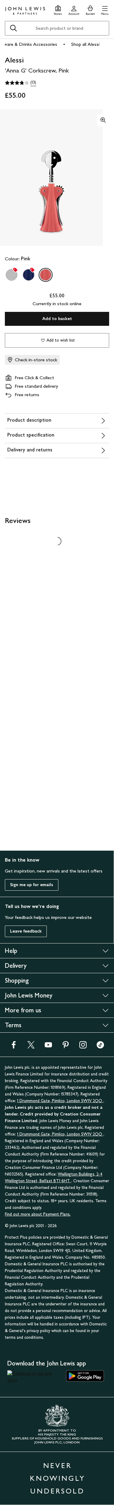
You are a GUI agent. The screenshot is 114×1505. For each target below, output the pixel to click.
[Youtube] (48, 1047)
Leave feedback (26, 931)
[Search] (13, 28)
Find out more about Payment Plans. (38, 1214)
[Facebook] (13, 1047)
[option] (11, 275)
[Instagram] (83, 1047)
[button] (105, 9)
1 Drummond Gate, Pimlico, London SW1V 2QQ (60, 1100)
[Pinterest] (65, 1047)
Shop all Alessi (85, 44)
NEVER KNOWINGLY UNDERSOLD (57, 1478)
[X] (31, 1047)
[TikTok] (100, 1047)
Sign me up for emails (31, 884)
